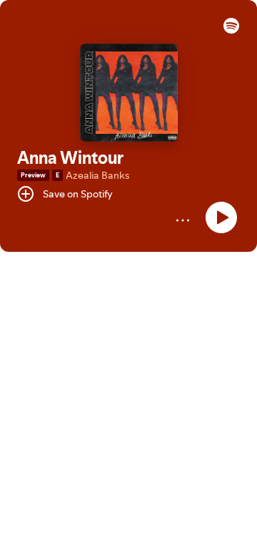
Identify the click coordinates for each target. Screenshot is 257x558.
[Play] (221, 217)
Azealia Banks (97, 175)
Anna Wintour (70, 157)
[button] (231, 30)
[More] (182, 220)
